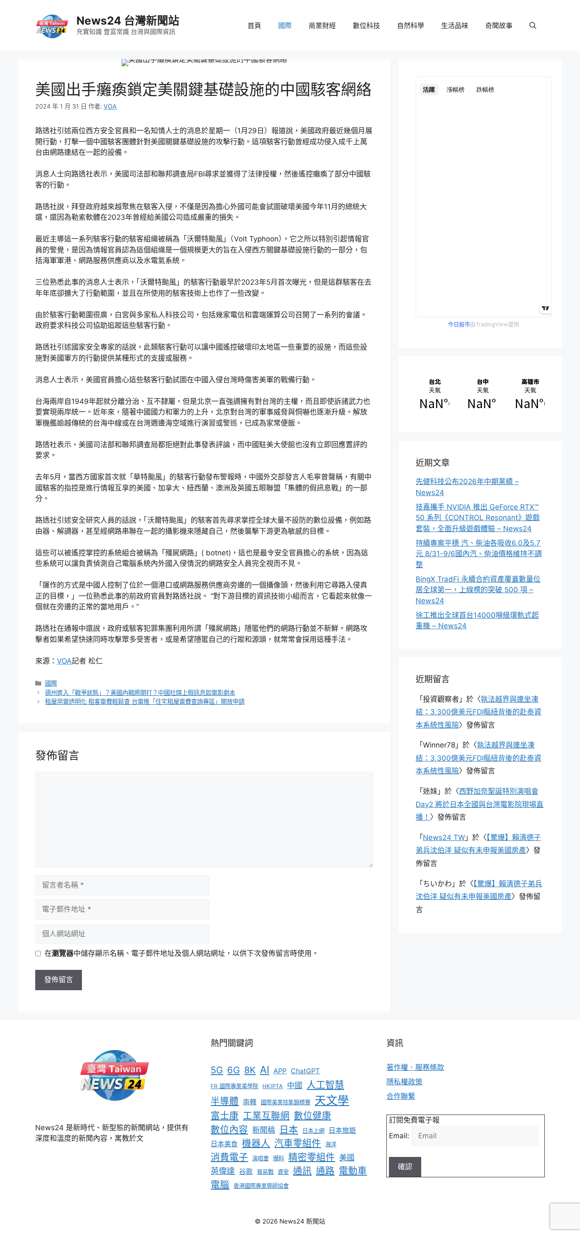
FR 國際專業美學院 (234, 1086)
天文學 (332, 1100)
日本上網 (313, 1130)
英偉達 (223, 1171)
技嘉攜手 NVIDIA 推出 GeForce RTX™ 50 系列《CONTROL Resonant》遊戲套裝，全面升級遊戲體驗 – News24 (478, 518)
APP (280, 1071)
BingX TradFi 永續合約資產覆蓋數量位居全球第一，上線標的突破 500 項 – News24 (478, 590)
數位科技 (366, 25)
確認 (405, 1166)
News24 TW (444, 837)
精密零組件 (311, 1156)
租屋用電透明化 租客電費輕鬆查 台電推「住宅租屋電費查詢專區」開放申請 (145, 701)
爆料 (278, 1158)
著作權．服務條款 (415, 1067)
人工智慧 (325, 1084)
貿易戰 (265, 1171)
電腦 (220, 1184)
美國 (347, 1157)
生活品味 (454, 25)
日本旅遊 (342, 1130)
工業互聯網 (266, 1115)
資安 (283, 1171)
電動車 (353, 1170)
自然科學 (410, 25)
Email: (400, 1135)
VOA (64, 661)
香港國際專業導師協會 (261, 1185)
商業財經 (322, 25)
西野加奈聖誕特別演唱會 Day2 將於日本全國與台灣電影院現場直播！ (479, 804)
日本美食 (224, 1144)
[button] (533, 25)
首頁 (254, 25)
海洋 (330, 1144)
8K (250, 1069)
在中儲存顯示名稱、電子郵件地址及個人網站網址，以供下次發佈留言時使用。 (182, 953)
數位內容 (229, 1129)
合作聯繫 (400, 1096)
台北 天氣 (432, 394)
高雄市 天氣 (528, 394)
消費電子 (229, 1156)
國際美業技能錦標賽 (285, 1102)
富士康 (225, 1115)
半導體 (225, 1100)
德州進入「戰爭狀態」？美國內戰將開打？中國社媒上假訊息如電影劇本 (140, 692)
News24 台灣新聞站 (127, 20)
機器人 (256, 1142)
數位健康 (312, 1115)
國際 (285, 25)
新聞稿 (263, 1130)
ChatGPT (305, 1071)
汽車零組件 (297, 1142)
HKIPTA (272, 1086)
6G (233, 1069)
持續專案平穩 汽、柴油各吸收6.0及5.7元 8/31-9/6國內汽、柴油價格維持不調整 (479, 554)
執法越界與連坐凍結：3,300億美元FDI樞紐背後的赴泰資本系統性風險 (478, 712)
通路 (325, 1170)
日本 (288, 1129)
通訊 (302, 1170)
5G (217, 1069)
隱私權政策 (404, 1082)
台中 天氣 (480, 394)
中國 (294, 1085)
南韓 (249, 1102)
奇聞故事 (498, 25)
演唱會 (260, 1158)
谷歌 (246, 1171)
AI (264, 1070)
